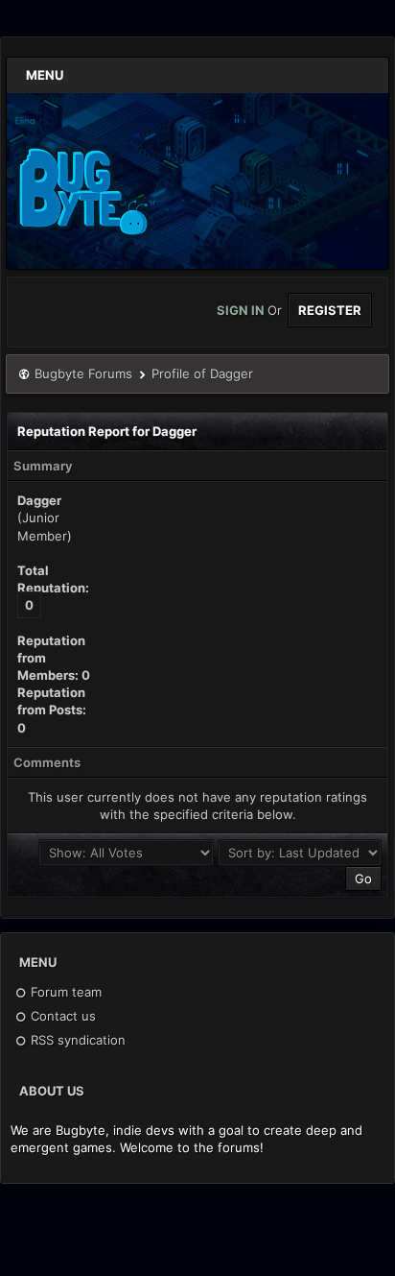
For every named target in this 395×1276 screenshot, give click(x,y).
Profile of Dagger (202, 373)
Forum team (64, 991)
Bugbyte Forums (83, 373)
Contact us (61, 1015)
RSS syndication (76, 1039)
